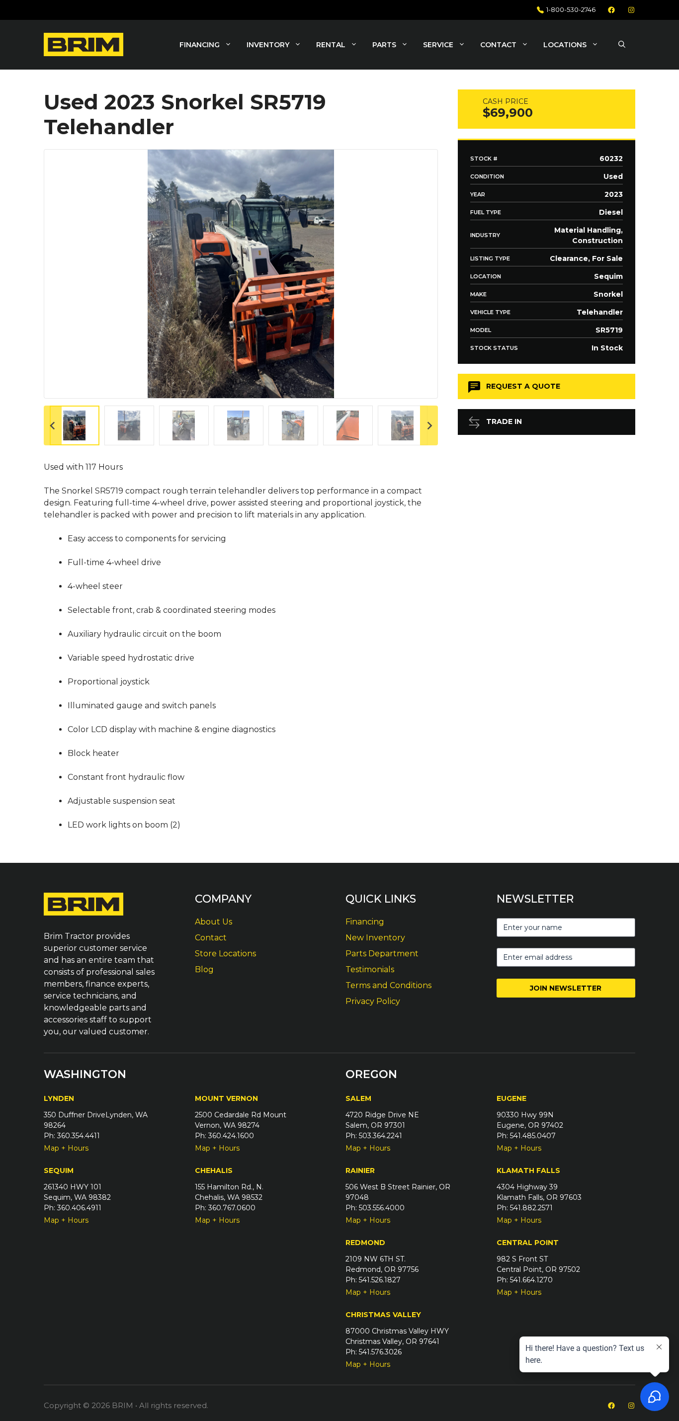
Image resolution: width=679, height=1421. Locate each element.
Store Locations (225, 953)
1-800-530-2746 (570, 9)
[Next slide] (429, 425)
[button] (621, 45)
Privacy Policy (372, 1001)
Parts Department (382, 953)
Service (438, 44)
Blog (204, 969)
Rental (330, 44)
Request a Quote (523, 386)
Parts (384, 44)
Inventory (268, 44)
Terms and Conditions (388, 985)
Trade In (504, 421)
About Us (213, 921)
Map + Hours (66, 1148)
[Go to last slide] (53, 425)
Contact (498, 44)
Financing (199, 44)
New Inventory (375, 937)
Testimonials (369, 969)
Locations (565, 44)
